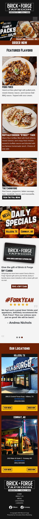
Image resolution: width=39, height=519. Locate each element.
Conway (27, 507)
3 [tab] (21, 38)
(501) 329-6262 (19, 463)
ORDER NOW (19, 43)
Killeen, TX (11, 231)
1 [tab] (17, 38)
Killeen (15, 507)
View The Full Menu (11, 197)
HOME (19, 494)
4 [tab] (23, 38)
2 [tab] (19, 38)
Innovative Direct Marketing (24, 515)
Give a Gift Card (19, 286)
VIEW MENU (7, 408)
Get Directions (19, 399)
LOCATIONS (19, 501)
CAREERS (19, 503)
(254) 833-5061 (19, 401)
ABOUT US (19, 496)
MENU (19, 498)
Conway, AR (27, 231)
